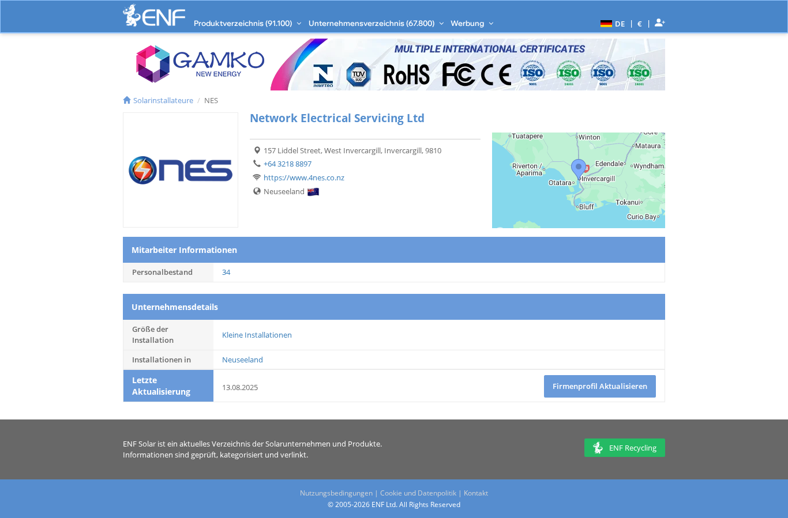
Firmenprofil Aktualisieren (600, 386)
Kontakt (476, 493)
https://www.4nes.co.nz (304, 177)
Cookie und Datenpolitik (418, 493)
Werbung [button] (468, 23)
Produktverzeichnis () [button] (244, 23)
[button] (611, 23)
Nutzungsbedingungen (336, 493)
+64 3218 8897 (288, 163)
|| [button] (640, 23)
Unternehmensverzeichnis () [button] (372, 23)
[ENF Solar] (154, 15)
